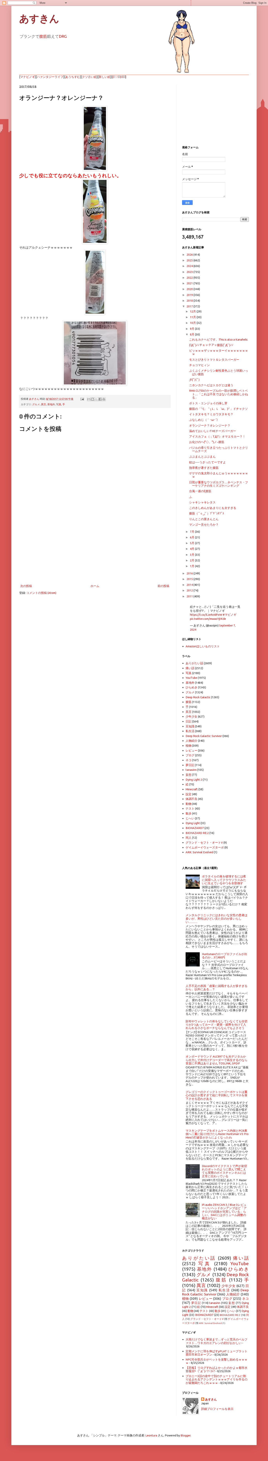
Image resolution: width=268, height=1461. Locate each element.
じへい (190, 818)
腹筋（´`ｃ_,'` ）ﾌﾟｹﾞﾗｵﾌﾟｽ (206, 513)
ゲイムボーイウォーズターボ (205, 847)
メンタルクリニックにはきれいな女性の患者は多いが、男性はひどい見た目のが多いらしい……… (216, 918)
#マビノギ (229, 614)
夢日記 (190, 765)
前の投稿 (163, 586)
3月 (192, 554)
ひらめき (191, 687)
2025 (190, 260)
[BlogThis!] (93, 399)
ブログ (190, 755)
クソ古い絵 (89, 76)
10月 (193, 322)
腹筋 (43, 36)
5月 (192, 543)
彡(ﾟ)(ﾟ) (194, 379)
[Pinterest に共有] (104, 399)
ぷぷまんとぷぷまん (202, 456)
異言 (43, 404)
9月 (192, 328)
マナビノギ (27, 76)
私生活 (190, 731)
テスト (190, 808)
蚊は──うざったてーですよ (207, 462)
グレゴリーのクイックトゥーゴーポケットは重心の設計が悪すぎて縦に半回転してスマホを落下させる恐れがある (216, 1095)
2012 (190, 590)
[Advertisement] (94, 550)
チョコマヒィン (199, 365)
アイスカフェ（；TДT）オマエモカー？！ (217, 436)
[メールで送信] (89, 399)
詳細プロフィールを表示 (217, 1408)
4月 (192, 548)
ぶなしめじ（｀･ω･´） (204, 419)
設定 (188, 794)
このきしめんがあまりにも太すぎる (212, 507)
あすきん (39, 18)
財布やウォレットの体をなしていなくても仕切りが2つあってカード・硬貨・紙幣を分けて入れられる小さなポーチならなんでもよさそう (216, 1025)
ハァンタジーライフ (50, 76)
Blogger (185, 1435)
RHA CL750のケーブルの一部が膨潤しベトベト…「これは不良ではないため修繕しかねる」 (218, 394)
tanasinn (191, 769)
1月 (192, 566)
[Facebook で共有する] (100, 399)
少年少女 (191, 716)
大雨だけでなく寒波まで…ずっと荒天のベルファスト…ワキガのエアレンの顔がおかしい (216, 1341)
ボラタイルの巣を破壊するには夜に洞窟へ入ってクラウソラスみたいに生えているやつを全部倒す (224, 880)
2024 (190, 266)
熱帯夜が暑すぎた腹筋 (204, 467)
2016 (190, 573)
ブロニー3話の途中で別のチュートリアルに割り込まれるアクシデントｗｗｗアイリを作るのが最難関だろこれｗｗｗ (216, 1379)
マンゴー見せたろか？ (204, 524)
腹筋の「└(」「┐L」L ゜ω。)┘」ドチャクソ (218, 408)
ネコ (188, 760)
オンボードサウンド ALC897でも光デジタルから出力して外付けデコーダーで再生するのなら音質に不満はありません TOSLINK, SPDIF (216, 1060)
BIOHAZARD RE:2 (197, 833)
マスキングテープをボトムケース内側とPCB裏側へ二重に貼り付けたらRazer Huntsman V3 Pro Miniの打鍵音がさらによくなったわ (217, 1134)
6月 (192, 537)
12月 (193, 311)
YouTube (191, 677)
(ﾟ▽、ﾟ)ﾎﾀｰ (118, 76)
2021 (190, 283)
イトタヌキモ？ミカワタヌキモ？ (211, 414)
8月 (192, 334)
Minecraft (192, 789)
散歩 (188, 813)
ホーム (94, 586)
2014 (190, 584)
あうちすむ (72, 76)
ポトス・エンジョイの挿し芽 (208, 403)
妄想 (188, 774)
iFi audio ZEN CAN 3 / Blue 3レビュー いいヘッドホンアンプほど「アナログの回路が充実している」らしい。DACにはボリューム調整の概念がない (224, 1211)
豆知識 (190, 726)
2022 (190, 277)
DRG (63, 36)
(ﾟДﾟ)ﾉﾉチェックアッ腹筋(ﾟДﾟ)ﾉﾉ (211, 345)
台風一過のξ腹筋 (200, 491)
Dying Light (193, 823)
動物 (188, 803)
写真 (58, 404)
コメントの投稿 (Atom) (41, 592)
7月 (192, 531)
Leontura (151, 1435)
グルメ (36, 404)
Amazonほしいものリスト (203, 646)
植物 (188, 745)
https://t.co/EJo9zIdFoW (206, 614)
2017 (190, 306)
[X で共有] (96, 399)
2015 (190, 579)
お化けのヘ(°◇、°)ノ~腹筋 (206, 442)
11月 (193, 317)
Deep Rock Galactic (198, 697)
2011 (190, 596)
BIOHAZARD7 (195, 828)
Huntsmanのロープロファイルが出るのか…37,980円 (224, 955)
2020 (190, 289)
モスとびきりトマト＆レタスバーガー (214, 359)
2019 (190, 295)
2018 (190, 300)
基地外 (51, 404)
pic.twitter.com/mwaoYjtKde (208, 618)
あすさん (211, 1399)
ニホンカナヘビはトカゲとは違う (211, 385)
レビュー (191, 750)
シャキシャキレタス (202, 502)
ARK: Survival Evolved (199, 852)
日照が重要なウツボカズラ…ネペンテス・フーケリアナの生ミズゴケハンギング (218, 484)
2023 (190, 272)
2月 (192, 560)
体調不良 (191, 799)
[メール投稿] (82, 398)
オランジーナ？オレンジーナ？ (209, 425)
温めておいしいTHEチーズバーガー (212, 431)
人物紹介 (191, 740)
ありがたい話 (194, 663)
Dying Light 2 (194, 779)
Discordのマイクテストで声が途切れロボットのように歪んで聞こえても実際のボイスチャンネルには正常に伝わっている (224, 1171)
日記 (188, 721)
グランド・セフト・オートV (204, 842)
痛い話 (190, 668)
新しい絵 (104, 76)
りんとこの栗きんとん (204, 519)
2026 (190, 254)
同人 (188, 837)
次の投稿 (26, 586)
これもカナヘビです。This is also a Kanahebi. (218, 339)
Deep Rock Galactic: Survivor (204, 736)
